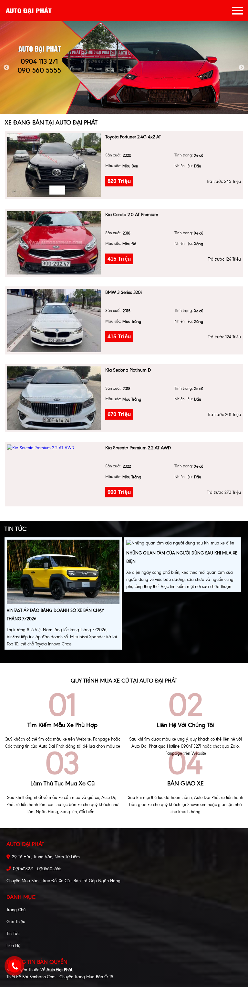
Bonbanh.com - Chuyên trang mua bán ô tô (71, 976)
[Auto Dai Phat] (29, 10)
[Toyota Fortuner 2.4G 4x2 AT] (54, 165)
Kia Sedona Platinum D (128, 370)
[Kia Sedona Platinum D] (54, 398)
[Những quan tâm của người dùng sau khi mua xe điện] (180, 544)
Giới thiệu (15, 921)
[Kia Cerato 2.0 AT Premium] (54, 242)
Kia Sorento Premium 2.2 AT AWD (138, 448)
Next (241, 68)
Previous (6, 68)
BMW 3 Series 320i (123, 292)
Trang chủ (16, 909)
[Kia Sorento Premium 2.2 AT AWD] (54, 448)
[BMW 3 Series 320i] (54, 320)
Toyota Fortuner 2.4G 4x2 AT (133, 137)
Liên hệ (13, 945)
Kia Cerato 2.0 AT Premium (131, 214)
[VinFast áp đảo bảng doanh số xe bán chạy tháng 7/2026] (63, 572)
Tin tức (12, 933)
